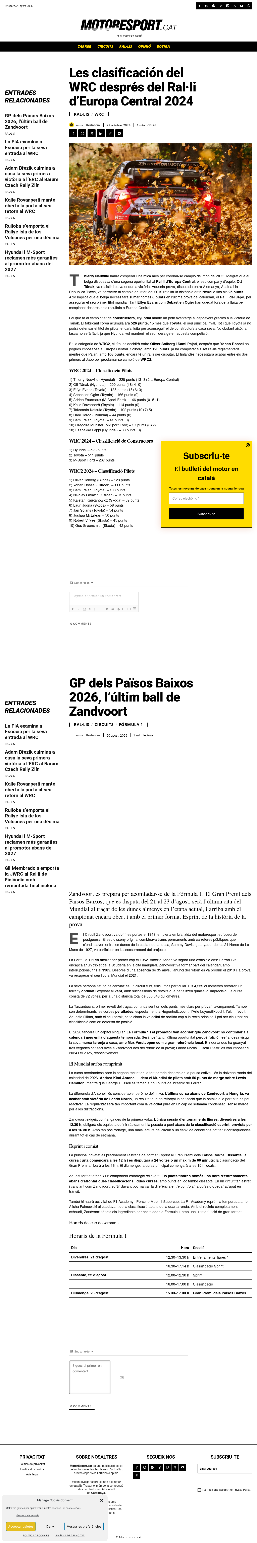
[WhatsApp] (82, 133)
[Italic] (79, 609)
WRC (99, 114)
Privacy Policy (242, 1489)
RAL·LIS (10, 133)
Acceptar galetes (21, 1526)
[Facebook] (199, 5)
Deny (50, 1526)
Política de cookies (32, 1469)
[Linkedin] (101, 133)
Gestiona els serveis (27, 1515)
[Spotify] (213, 5)
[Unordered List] (101, 609)
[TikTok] (220, 5)
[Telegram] (119, 133)
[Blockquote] (107, 609)
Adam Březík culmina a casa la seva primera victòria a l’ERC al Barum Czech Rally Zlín (31, 176)
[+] (129, 608)
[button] (102, 1500)
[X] (234, 5)
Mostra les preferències (84, 1526)
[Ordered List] (96, 609)
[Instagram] (206, 5)
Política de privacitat (32, 1464)
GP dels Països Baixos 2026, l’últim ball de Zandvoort (29, 121)
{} (123, 608)
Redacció (93, 125)
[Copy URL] (110, 133)
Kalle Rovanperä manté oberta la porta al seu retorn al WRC (30, 205)
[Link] (118, 609)
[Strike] (90, 609)
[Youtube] (241, 5)
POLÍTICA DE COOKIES (36, 1535)
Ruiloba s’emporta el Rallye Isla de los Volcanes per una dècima (32, 231)
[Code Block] (112, 609)
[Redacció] (72, 124)
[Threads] (248, 5)
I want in (222, 1480)
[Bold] (73, 609)
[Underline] (84, 609)
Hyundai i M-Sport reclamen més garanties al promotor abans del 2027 (31, 260)
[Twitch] (227, 5)
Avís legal (32, 1474)
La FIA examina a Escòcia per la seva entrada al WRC (26, 147)
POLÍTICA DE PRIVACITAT (70, 1535)
